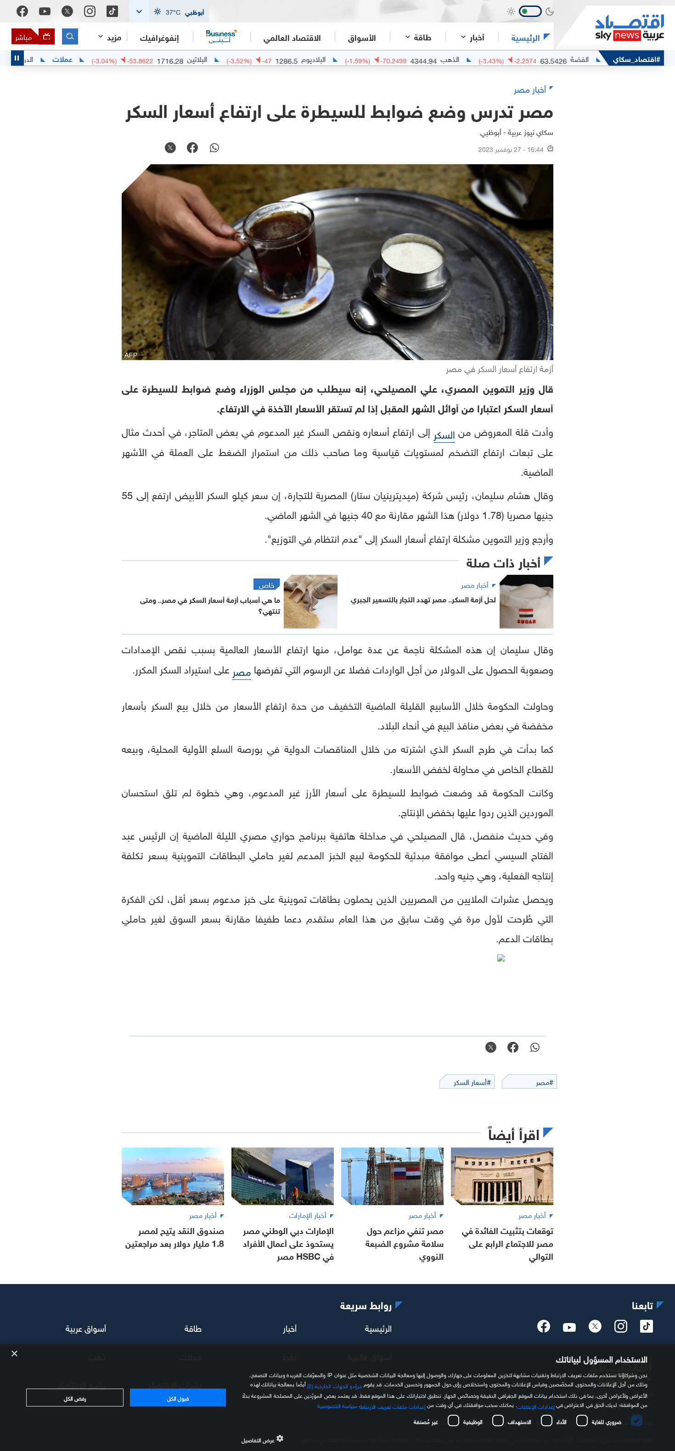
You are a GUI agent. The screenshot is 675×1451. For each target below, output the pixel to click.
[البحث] (70, 36)
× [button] (14, 1354)
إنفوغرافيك (159, 36)
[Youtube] (45, 11)
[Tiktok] (112, 11)
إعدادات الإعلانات (536, 1405)
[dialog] (337, 1397)
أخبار (290, 1327)
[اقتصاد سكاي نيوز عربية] (609, 28)
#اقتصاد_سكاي (636, 58)
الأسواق (362, 36)
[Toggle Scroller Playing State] (17, 58)
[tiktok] (646, 1329)
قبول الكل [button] (178, 1397)
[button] (169, 11)
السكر (444, 433)
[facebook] (543, 1329)
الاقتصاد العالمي (292, 36)
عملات (97, 58)
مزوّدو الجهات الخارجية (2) (334, 1384)
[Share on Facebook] (192, 149)
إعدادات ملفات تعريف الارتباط (393, 1405)
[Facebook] (22, 11)
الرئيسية (526, 36)
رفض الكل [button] (75, 1397)
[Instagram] (90, 11)
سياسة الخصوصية (337, 1404)
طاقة (193, 1327)
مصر (241, 670)
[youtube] (569, 1328)
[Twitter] (67, 11)
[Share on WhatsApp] (214, 149)
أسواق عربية (86, 1327)
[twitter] (595, 1329)
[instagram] (620, 1329)
